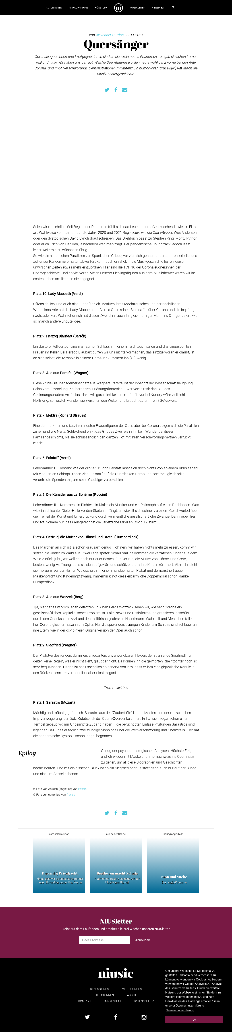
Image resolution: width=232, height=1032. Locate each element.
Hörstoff (101, 7)
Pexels (82, 789)
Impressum (112, 1001)
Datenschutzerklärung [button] (180, 1010)
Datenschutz (144, 1001)
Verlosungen (132, 989)
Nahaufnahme (78, 7)
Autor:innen (54, 7)
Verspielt (158, 7)
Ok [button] (194, 1019)
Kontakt (84, 1001)
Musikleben (137, 7)
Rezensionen (99, 989)
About (131, 995)
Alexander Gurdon (110, 34)
